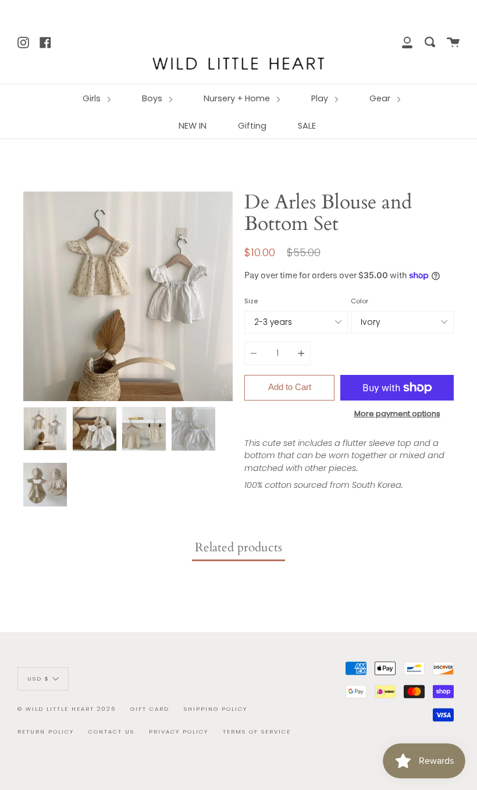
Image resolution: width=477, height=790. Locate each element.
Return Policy (45, 731)
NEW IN (193, 126)
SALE (307, 126)
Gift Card (149, 709)
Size (251, 301)
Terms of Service (257, 731)
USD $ (38, 678)
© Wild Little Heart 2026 (66, 709)
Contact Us (111, 731)
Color (359, 301)
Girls (93, 98)
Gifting (252, 126)
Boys (153, 98)
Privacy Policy (178, 731)
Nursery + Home (238, 98)
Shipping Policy (215, 709)
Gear (381, 98)
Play (320, 98)
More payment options (397, 413)
